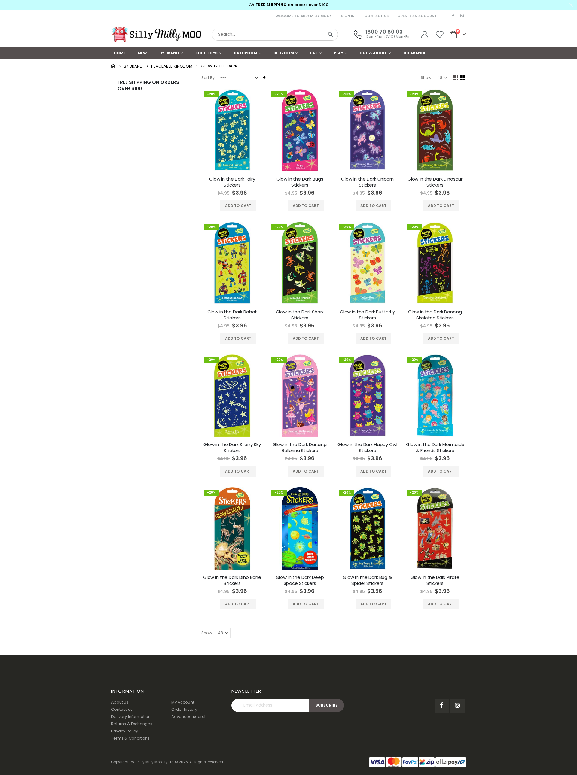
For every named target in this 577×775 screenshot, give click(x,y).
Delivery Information (131, 716)
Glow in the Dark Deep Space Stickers (300, 580)
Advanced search (189, 716)
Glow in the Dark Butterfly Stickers (367, 315)
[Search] (330, 35)
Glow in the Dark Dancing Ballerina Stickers (300, 448)
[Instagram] (462, 16)
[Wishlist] (439, 34)
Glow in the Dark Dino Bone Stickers (232, 580)
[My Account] (424, 34)
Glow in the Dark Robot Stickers (232, 315)
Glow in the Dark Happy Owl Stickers (367, 448)
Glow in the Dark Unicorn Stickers (367, 182)
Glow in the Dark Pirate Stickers (435, 580)
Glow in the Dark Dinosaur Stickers (435, 182)
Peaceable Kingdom (171, 66)
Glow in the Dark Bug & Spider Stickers (367, 580)
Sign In (347, 15)
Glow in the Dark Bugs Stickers (299, 182)
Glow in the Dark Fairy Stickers (232, 182)
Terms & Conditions (130, 738)
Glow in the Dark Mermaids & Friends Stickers (435, 448)
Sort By (208, 78)
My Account (182, 702)
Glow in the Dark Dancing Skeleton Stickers (435, 315)
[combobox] (275, 35)
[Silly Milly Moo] (156, 34)
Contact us (122, 709)
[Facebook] (453, 16)
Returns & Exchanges (131, 724)
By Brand (133, 66)
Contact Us (377, 15)
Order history (184, 709)
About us (120, 702)
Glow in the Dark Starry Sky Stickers (232, 448)
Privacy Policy (124, 731)
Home (113, 66)
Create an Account (417, 15)
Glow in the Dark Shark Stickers (300, 315)
